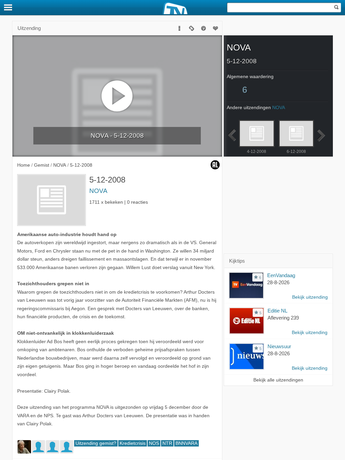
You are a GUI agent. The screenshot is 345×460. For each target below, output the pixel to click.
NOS (154, 443)
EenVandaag (281, 275)
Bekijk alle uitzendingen (278, 380)
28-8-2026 (278, 282)
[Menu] (8, 7)
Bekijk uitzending (310, 297)
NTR (167, 443)
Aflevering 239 (283, 318)
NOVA (98, 190)
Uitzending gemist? (95, 443)
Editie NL (277, 311)
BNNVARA (186, 443)
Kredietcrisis (133, 443)
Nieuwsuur (279, 346)
